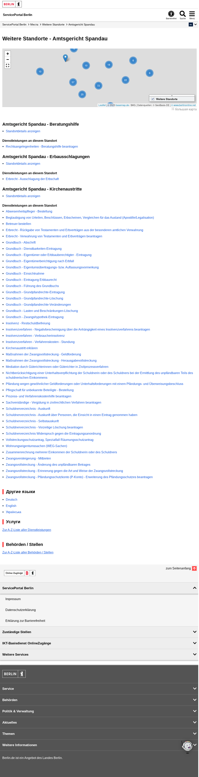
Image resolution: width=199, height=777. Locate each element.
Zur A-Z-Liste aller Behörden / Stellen (27, 552)
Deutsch (11, 499)
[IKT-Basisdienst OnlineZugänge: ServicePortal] (19, 573)
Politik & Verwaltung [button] (18, 711)
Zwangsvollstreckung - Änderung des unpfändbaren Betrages (48, 464)
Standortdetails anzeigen (23, 131)
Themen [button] (8, 734)
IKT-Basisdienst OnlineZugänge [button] (26, 643)
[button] (193, 24)
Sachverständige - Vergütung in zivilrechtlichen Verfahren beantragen (53, 402)
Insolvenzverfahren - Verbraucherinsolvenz (35, 335)
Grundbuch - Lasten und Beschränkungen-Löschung (42, 310)
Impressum (13, 599)
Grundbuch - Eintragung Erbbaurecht (31, 279)
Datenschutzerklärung (20, 610)
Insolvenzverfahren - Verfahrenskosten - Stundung (40, 342)
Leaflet (102, 105)
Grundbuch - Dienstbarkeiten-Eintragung (34, 248)
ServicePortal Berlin (14, 24)
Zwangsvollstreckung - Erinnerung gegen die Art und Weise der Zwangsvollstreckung (64, 470)
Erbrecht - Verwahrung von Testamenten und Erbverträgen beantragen (54, 236)
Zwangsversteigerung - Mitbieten (28, 458)
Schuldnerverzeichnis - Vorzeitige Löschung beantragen (44, 427)
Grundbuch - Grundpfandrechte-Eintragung (35, 292)
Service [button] (8, 689)
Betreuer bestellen (18, 223)
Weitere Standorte (53, 24)
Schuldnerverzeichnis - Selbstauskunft (32, 421)
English (11, 505)
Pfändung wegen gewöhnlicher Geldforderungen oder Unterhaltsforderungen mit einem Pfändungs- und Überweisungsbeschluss (94, 383)
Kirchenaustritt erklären (22, 348)
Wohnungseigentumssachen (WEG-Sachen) (36, 446)
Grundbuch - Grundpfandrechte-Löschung (34, 298)
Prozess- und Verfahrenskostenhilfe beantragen (38, 396)
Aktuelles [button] (9, 722)
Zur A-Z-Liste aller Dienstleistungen (26, 530)
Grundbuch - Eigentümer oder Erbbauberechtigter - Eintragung (49, 255)
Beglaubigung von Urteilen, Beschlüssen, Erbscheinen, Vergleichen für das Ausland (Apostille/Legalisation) (80, 217)
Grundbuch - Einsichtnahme (25, 273)
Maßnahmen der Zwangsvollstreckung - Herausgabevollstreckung (51, 360)
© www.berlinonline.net (183, 105)
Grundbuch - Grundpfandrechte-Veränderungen (38, 304)
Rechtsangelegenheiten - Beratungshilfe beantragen (42, 146)
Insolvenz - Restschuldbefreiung (28, 323)
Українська (13, 512)
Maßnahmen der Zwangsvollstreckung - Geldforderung (43, 354)
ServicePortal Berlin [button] (17, 588)
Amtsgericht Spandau (81, 24)
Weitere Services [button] (15, 654)
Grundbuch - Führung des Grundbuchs (32, 286)
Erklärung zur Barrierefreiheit (25, 620)
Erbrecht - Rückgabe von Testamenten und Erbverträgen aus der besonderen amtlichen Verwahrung (74, 230)
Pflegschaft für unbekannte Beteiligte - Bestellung (40, 390)
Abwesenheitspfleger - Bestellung (29, 211)
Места (34, 24)
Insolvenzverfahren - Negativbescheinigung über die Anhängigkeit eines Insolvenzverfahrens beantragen (78, 329)
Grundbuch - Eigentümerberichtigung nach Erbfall (40, 261)
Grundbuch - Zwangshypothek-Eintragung (35, 317)
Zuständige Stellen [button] (16, 632)
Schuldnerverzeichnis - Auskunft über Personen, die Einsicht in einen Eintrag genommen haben (71, 415)
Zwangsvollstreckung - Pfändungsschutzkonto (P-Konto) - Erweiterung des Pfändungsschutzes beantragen (79, 477)
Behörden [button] (9, 700)
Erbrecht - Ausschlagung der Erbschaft (32, 179)
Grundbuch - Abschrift (21, 242)
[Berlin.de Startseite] (12, 4)
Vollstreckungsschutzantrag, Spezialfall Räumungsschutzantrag (49, 439)
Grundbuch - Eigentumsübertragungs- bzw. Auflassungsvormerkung (52, 267)
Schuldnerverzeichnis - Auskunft (28, 408)
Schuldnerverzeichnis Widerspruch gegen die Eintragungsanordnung (53, 433)
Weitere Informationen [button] (19, 745)
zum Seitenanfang (178, 568)
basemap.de (122, 105)
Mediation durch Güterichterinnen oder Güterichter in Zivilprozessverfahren (57, 366)
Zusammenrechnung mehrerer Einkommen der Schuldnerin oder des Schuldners (61, 452)
